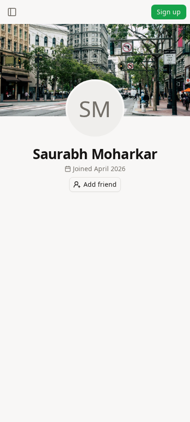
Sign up (169, 11)
